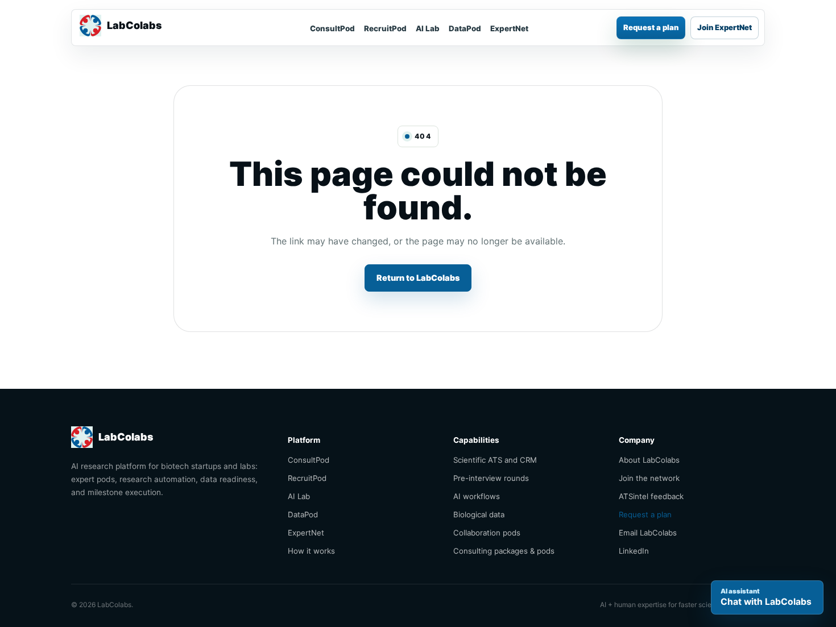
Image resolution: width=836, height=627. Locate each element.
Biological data (478, 514)
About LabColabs (649, 459)
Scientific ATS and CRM (495, 459)
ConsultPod (332, 28)
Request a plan (650, 27)
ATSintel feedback (651, 496)
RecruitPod (385, 28)
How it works (311, 550)
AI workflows (476, 496)
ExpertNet (509, 28)
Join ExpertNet (724, 27)
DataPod (465, 28)
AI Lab (428, 28)
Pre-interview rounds (491, 478)
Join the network (649, 478)
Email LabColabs (648, 532)
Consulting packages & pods (503, 550)
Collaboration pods (486, 532)
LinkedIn (634, 550)
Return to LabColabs (418, 278)
